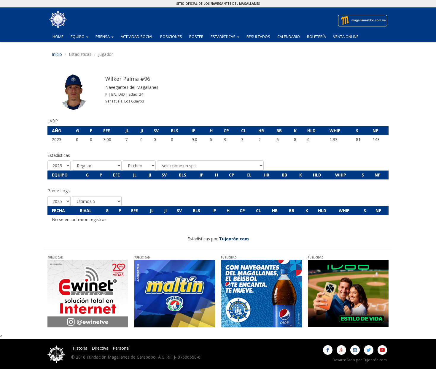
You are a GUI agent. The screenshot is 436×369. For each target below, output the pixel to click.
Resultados (258, 36)
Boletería (316, 36)
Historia (80, 348)
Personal (121, 348)
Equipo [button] (81, 36)
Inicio (57, 54)
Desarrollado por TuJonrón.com (359, 359)
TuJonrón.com (234, 239)
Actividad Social (137, 36)
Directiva (100, 348)
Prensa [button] (106, 36)
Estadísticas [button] (227, 36)
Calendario (288, 36)
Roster (196, 36)
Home (57, 36)
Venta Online (346, 36)
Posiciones (171, 36)
